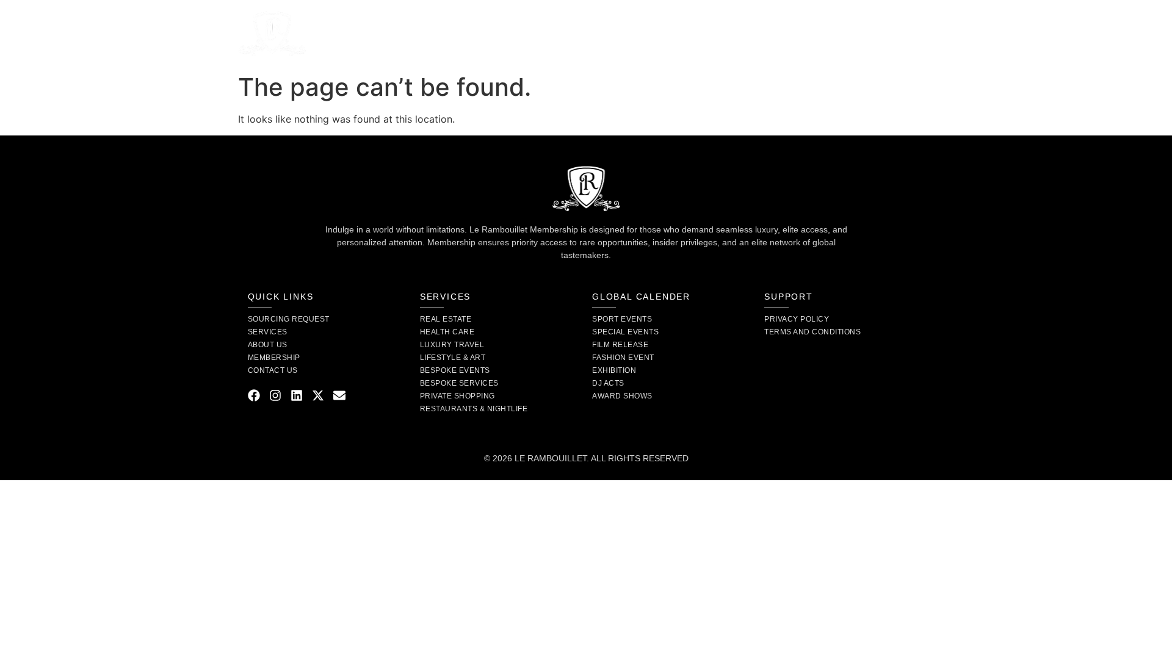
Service (421, 34)
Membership (665, 34)
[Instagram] (275, 395)
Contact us (738, 34)
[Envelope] (339, 395)
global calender (641, 296)
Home (372, 34)
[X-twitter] (318, 395)
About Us (494, 34)
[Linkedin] (297, 395)
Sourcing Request (576, 34)
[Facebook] (254, 395)
